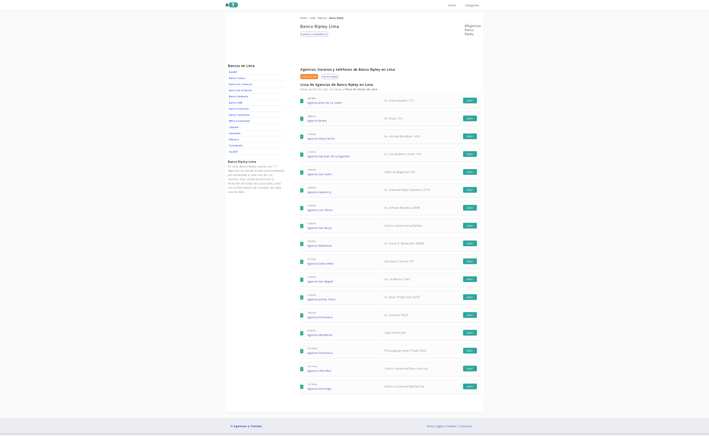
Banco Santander (239, 114)
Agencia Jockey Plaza (321, 299)
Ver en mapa (330, 76)
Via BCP (233, 151)
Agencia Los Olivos (320, 210)
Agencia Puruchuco (320, 353)
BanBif (233, 72)
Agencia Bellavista (319, 245)
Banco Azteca (237, 78)
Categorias (472, 5)
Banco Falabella (238, 96)
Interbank (235, 133)
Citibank (234, 127)
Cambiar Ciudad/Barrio (314, 34)
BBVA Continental (239, 121)
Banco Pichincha (239, 108)
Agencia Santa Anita (320, 263)
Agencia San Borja (319, 228)
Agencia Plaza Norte (321, 138)
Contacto (466, 426)
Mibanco (234, 139)
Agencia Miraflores (320, 335)
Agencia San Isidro (319, 174)
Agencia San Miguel (320, 281)
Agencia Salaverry (319, 192)
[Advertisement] (390, 53)
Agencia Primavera (320, 317)
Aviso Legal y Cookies (441, 426)
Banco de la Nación (240, 90)
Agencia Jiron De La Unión (324, 102)
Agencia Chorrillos (319, 371)
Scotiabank (235, 145)
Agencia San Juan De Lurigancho (328, 156)
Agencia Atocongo (319, 388)
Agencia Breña (317, 120)
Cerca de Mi (309, 76)
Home (452, 5)
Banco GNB (235, 102)
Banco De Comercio (240, 84)
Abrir (470, 100)
